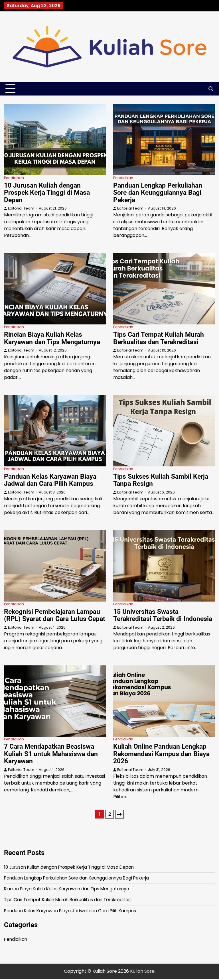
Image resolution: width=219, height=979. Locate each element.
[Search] (210, 89)
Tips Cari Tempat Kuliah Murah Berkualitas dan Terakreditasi (158, 338)
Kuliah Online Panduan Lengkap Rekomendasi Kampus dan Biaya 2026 (161, 753)
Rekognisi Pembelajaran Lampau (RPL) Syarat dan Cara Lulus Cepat (54, 615)
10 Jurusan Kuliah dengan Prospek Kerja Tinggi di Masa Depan (47, 192)
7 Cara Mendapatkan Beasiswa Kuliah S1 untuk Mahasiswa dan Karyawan (51, 753)
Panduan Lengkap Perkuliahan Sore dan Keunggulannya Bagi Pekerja (157, 192)
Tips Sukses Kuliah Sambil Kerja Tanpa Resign (160, 480)
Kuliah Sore (142, 971)
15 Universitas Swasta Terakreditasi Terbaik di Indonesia (162, 615)
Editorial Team (21, 208)
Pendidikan (14, 177)
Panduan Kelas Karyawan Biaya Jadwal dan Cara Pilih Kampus (50, 480)
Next (119, 814)
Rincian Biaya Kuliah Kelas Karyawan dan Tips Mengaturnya (52, 338)
